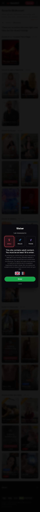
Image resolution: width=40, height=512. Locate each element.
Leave (20, 284)
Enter (20, 279)
